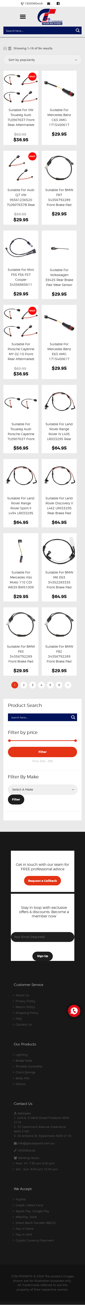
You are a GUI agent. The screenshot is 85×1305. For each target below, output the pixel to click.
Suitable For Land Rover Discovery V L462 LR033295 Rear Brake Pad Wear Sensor (59, 508)
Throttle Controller (29, 1066)
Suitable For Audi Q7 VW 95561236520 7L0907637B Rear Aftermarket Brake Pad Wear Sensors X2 (21, 205)
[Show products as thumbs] (5, 48)
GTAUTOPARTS (21, 1276)
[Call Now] (73, 1010)
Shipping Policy (27, 1013)
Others (21, 1084)
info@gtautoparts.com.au (36, 1143)
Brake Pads (24, 1060)
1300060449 (26, 1150)
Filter (43, 752)
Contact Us (24, 1024)
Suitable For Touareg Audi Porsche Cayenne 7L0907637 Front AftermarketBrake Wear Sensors (21, 436)
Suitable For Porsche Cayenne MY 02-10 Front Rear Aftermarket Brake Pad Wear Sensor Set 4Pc (21, 356)
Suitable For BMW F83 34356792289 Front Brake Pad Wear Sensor (21, 656)
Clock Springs (25, 1072)
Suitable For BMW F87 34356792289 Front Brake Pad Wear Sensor (59, 200)
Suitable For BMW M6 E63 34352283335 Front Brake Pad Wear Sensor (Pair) (59, 582)
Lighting (21, 1054)
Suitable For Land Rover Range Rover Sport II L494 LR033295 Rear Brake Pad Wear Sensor (20, 510)
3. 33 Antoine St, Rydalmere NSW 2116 (42, 1136)
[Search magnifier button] (78, 30)
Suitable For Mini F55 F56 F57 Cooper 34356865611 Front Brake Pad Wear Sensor (21, 282)
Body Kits (22, 1078)
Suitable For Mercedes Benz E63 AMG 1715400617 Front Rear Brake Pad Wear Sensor (59, 356)
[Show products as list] (9, 48)
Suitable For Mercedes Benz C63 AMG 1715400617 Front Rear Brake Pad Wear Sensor (59, 122)
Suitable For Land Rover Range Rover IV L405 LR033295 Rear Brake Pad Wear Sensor (59, 436)
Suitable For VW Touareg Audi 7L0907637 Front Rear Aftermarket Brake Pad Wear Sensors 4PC (20, 122)
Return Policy (25, 1007)
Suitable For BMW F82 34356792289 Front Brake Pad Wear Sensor (59, 656)
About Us (22, 995)
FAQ (19, 1018)
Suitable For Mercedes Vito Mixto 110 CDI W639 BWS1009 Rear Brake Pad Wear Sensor (21, 585)
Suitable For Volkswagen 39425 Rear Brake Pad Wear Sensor (59, 277)
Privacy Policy (25, 1001)
